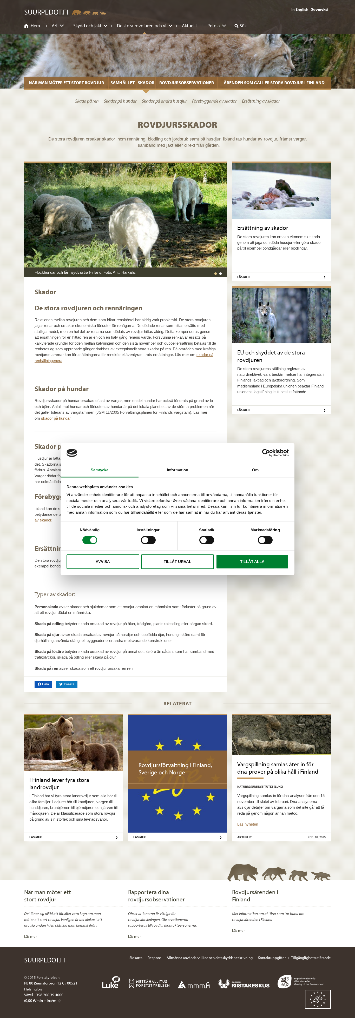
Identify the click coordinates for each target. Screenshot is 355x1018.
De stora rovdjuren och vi (141, 26)
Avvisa (103, 561)
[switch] (148, 540)
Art (55, 26)
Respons (154, 957)
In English (299, 9)
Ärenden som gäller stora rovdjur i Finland (274, 82)
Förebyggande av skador (214, 101)
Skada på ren (87, 101)
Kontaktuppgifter (272, 957)
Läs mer (30, 936)
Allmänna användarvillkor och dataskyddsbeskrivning (210, 957)
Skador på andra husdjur (164, 101)
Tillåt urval (177, 561)
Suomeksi (319, 9)
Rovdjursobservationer (186, 82)
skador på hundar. (56, 418)
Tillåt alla (252, 561)
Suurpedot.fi (46, 11)
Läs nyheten (247, 824)
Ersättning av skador (261, 101)
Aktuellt (189, 26)
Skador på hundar (120, 101)
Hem (35, 26)
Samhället (122, 82)
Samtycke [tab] (100, 470)
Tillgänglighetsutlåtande (311, 957)
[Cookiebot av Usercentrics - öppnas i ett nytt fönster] (266, 453)
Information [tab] (177, 470)
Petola (213, 26)
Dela (46, 684)
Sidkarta (135, 957)
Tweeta (70, 684)
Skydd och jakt (87, 26)
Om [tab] (255, 470)
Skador (146, 82)
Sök (243, 26)
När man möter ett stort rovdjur (66, 82)
